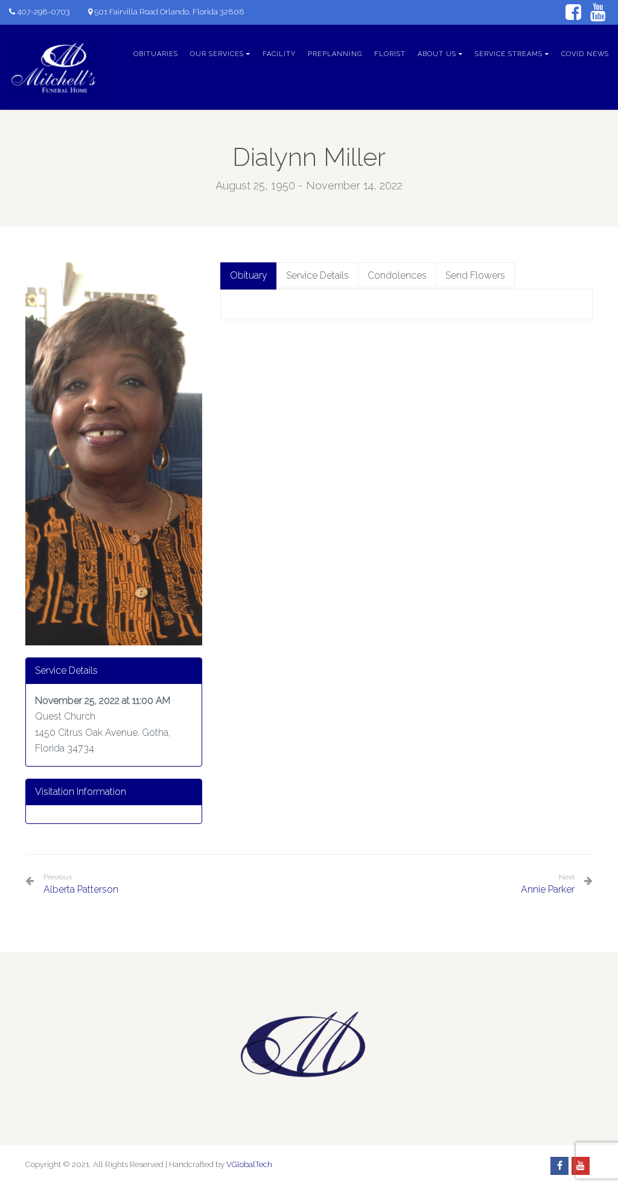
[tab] (248, 276)
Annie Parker (548, 889)
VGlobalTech (249, 1164)
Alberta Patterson (80, 884)
